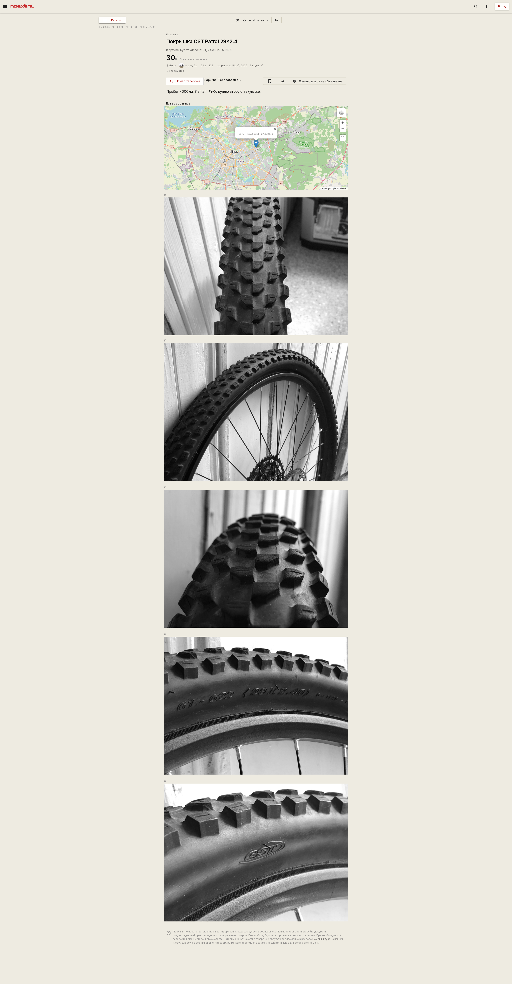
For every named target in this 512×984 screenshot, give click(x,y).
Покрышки (172, 34)
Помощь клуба (321, 938)
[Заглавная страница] (22, 3)
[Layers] (341, 112)
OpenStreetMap (339, 188)
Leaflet (324, 188)
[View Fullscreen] (343, 138)
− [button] (342, 128)
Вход (502, 6)
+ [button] (342, 122)
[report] (317, 81)
